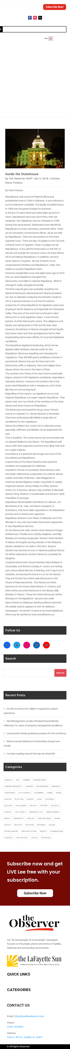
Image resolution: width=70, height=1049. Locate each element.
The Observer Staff (20, 178)
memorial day (36, 812)
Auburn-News (39, 780)
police (8, 825)
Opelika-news (44, 818)
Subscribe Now (35, 893)
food (39, 799)
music (7, 818)
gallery (8, 806)
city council (24, 793)
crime (50, 793)
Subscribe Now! (55, 6)
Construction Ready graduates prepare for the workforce (36, 733)
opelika (31, 818)
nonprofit (19, 818)
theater (9, 838)
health (33, 806)
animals (9, 780)
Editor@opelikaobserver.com (29, 1016)
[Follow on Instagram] (35, 18)
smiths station (29, 831)
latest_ (8, 812)
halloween (21, 806)
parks (57, 818)
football (49, 799)
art (18, 780)
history (44, 806)
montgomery (52, 812)
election (19, 799)
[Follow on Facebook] (30, 18)
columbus (38, 793)
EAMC (58, 793)
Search (60, 673)
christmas (10, 793)
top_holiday (22, 838)
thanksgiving (56, 831)
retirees (41, 825)
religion (30, 825)
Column (55, 178)
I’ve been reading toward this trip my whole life (30, 753)
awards (29, 786)
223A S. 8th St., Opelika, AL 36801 (25, 1037)
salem (52, 825)
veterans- (46, 838)
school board (11, 831)
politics (18, 825)
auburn (26, 780)
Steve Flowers (14, 182)
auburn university (13, 786)
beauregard (42, 786)
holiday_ (55, 806)
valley (34, 838)
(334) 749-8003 (15, 1026)
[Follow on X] (40, 18)
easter (8, 799)
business (56, 786)
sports (43, 831)
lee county (20, 812)
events (30, 799)
